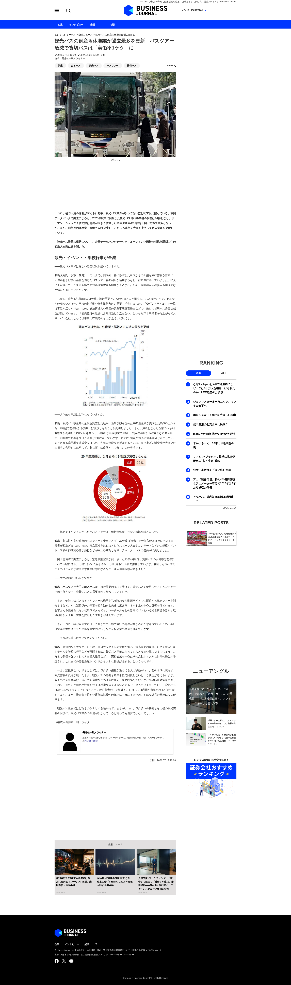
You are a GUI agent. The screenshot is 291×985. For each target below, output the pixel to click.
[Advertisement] (115, 798)
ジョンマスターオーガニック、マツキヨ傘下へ (214, 403)
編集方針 (81, 950)
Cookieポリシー (114, 954)
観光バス (93, 65)
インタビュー (72, 944)
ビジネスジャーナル (65, 34)
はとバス (75, 65)
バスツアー (113, 65)
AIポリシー (129, 954)
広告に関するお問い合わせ (67, 954)
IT (96, 944)
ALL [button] (224, 373)
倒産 (60, 65)
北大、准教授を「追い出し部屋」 (213, 470)
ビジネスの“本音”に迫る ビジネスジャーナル (70, 933)
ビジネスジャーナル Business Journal (145, 10)
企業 (102, 55)
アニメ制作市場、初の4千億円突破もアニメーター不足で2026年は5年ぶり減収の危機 (214, 483)
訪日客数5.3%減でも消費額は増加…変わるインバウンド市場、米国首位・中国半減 (74, 882)
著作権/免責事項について (118, 950)
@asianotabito (91, 741)
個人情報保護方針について (93, 954)
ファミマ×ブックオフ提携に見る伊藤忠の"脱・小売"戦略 (214, 458)
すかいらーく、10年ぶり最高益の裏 (213, 445)
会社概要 (91, 950)
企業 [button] (198, 373)
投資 (113, 24)
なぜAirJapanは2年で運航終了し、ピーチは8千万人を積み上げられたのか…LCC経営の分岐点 (214, 388)
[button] (57, 11)
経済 (87, 944)
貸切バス (131, 65)
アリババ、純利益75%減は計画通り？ (213, 498)
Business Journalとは (64, 950)
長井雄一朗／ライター (94, 732)
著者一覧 (101, 950)
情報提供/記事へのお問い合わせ (146, 950)
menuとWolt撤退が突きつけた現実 (214, 433)
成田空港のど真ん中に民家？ (210, 424)
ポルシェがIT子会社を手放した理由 (214, 414)
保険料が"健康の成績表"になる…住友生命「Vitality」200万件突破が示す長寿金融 (115, 882)
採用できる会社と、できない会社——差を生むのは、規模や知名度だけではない (222, 723)
